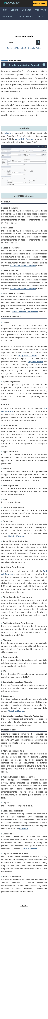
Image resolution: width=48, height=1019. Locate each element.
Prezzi (41, 16)
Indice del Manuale (15, 48)
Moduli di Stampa (16, 536)
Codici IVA (23, 828)
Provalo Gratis (39, 3)
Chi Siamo (7, 16)
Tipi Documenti (35, 361)
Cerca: (11, 42)
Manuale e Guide (25, 16)
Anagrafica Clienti (27, 355)
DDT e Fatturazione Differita (23, 265)
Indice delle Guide (33, 48)
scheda (7, 133)
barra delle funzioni (24, 139)
